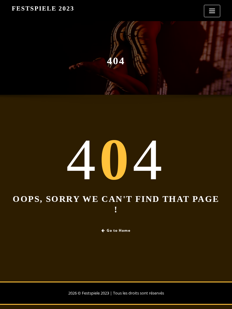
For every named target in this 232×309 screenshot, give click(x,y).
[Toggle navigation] (212, 11)
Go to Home (118, 230)
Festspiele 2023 (43, 8)
